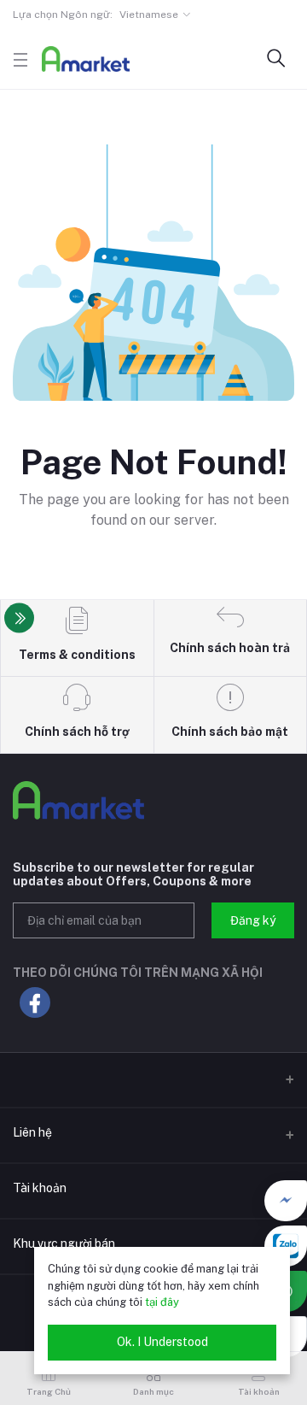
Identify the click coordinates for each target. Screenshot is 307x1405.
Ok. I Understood (162, 1342)
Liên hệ (32, 1132)
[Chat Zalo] (285, 1246)
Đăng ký (252, 920)
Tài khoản (40, 1188)
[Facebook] (285, 1201)
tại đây (162, 1302)
